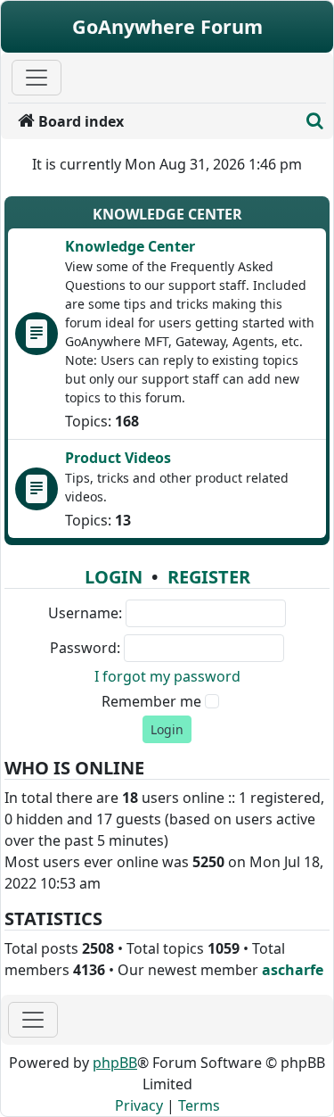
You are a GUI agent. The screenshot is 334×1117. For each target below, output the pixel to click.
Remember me (151, 701)
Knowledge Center (167, 214)
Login (114, 577)
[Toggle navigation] (33, 1020)
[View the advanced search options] (314, 121)
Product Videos (118, 457)
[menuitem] (153, 121)
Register (208, 577)
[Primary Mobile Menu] (36, 77)
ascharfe (292, 970)
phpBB (115, 1062)
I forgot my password (167, 676)
